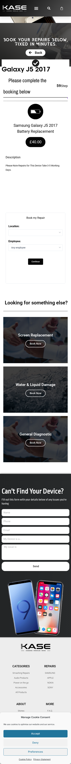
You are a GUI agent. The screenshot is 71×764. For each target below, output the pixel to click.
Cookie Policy (25, 759)
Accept (35, 733)
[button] (36, 8)
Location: (13, 226)
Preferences (35, 751)
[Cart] (61, 8)
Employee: (14, 241)
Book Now (35, 343)
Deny (35, 742)
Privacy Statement (42, 759)
